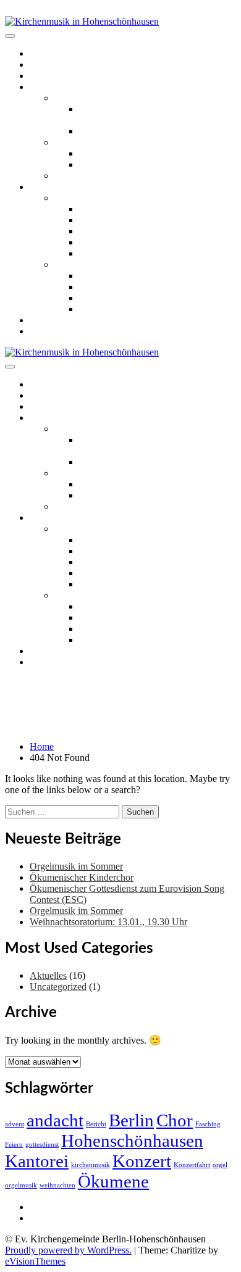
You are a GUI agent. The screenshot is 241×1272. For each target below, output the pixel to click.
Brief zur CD (104, 209)
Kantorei (37, 1161)
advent (14, 1124)
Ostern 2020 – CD (90, 198)
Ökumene (113, 1181)
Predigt (93, 231)
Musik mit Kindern (91, 142)
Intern (41, 1207)
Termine (46, 75)
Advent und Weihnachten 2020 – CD (127, 264)
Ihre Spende (102, 253)
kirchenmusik (90, 1165)
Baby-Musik (103, 164)
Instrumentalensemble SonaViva (117, 175)
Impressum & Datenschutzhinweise (98, 1218)
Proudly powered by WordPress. (68, 1250)
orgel (220, 1165)
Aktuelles (48, 64)
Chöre (66, 98)
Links (41, 320)
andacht (55, 1120)
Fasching (208, 1124)
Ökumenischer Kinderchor (131, 153)
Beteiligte (97, 242)
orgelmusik (21, 1185)
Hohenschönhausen (132, 1140)
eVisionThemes (35, 1261)
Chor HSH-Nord (112, 131)
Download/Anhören (118, 220)
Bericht (96, 1124)
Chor (174, 1120)
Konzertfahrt (192, 1165)
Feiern (14, 1144)
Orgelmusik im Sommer (76, 866)
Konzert (141, 1161)
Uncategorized (58, 986)
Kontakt (45, 331)
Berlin (131, 1120)
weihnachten (57, 1185)
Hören (42, 186)
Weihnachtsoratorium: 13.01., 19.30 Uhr (108, 922)
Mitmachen (52, 86)
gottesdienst (42, 1144)
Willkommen (55, 53)
